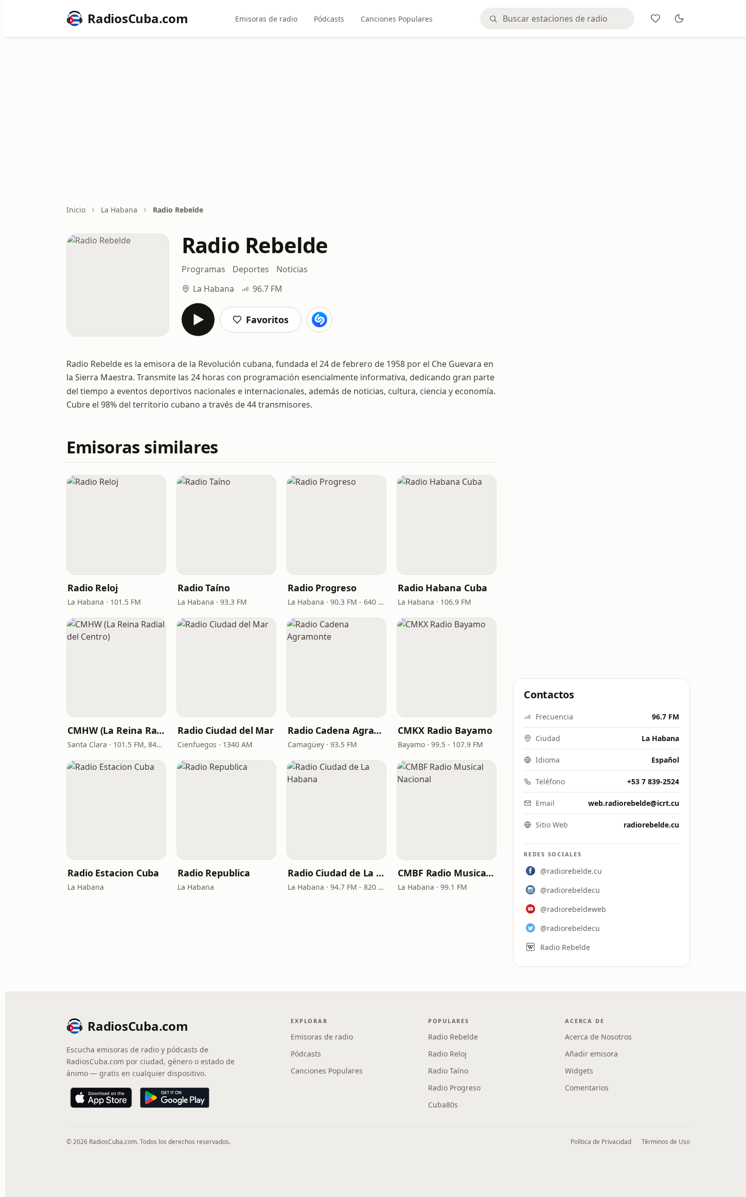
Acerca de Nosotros (598, 1037)
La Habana (119, 210)
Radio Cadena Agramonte (336, 730)
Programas (203, 269)
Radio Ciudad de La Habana (336, 873)
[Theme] (679, 18)
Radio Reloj (92, 588)
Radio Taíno (203, 588)
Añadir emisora (591, 1054)
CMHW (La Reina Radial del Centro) (116, 730)
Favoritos (267, 319)
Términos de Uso (666, 1141)
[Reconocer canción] (319, 319)
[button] (116, 525)
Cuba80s (443, 1105)
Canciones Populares (397, 19)
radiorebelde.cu (651, 825)
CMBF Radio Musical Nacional (446, 873)
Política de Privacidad (601, 1141)
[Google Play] (174, 1097)
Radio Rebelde (453, 1037)
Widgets (579, 1071)
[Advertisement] (378, 122)
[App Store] (101, 1097)
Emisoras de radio (266, 19)
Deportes (251, 269)
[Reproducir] (198, 319)
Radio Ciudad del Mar (225, 730)
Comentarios (587, 1088)
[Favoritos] (655, 18)
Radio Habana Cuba (442, 588)
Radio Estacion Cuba (113, 873)
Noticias (292, 269)
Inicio (75, 210)
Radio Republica (213, 873)
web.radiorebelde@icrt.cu (633, 803)
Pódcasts (329, 19)
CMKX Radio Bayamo (445, 730)
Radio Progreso (322, 588)
